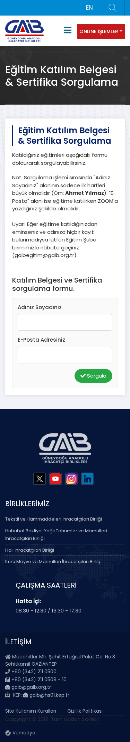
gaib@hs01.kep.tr (48, 695)
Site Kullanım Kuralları (30, 710)
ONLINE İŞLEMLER (98, 31)
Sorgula (96, 375)
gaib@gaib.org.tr (30, 687)
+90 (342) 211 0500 (34, 671)
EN (89, 7)
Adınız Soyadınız (40, 307)
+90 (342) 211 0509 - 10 (38, 679)
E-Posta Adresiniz (41, 339)
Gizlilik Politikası (85, 710)
